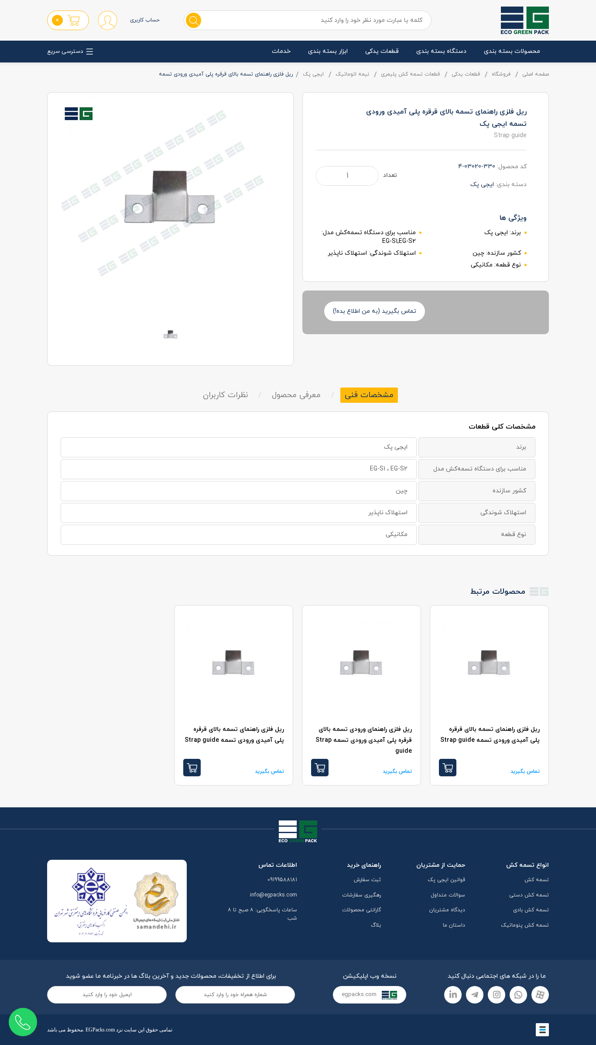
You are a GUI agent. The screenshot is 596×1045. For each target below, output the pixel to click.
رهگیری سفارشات (361, 895)
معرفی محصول (296, 395)
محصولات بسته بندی (512, 51)
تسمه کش (536, 879)
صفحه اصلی (535, 74)
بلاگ (376, 925)
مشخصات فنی (369, 395)
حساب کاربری (145, 20)
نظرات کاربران (225, 395)
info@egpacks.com (273, 895)
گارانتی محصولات (361, 910)
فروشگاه (501, 74)
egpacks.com (360, 995)
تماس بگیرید (525, 771)
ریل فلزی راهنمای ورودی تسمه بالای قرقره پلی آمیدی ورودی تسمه (363, 740)
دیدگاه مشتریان (447, 910)
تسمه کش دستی (529, 895)
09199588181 (282, 879)
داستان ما (454, 925)
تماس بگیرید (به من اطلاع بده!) (374, 311)
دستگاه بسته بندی (441, 51)
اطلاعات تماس (277, 865)
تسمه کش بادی (531, 910)
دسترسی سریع (65, 51)
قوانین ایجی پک (446, 879)
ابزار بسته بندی (328, 51)
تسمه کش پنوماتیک (525, 925)
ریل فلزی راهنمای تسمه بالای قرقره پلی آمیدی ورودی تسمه (490, 734)
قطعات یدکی (382, 51)
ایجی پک (313, 74)
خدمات (281, 51)
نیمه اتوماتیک (352, 74)
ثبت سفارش (367, 879)
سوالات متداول (448, 895)
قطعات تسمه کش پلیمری (410, 74)
